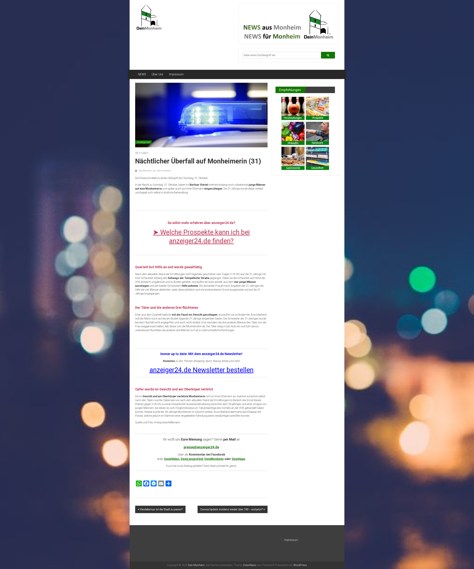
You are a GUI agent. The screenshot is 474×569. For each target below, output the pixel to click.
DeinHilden (171, 459)
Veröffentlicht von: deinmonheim (154, 170)
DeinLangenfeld (192, 459)
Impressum (176, 74)
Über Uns (157, 74)
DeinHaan (238, 459)
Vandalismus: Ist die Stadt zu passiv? (161, 509)
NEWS (142, 74)
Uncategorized (143, 142)
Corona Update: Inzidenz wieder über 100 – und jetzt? (231, 509)
